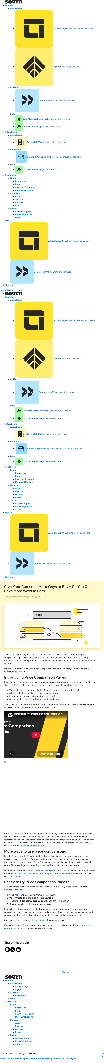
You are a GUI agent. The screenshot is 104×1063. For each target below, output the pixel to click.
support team (38, 920)
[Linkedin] (18, 949)
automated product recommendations (55, 873)
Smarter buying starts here (47, 142)
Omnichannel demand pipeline (74, 28)
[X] (12, 949)
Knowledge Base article (32, 845)
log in (19, 895)
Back (19, 290)
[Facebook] (7, 949)
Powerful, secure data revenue (46, 119)
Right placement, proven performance (54, 157)
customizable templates (41, 870)
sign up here (52, 925)
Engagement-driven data (42, 126)
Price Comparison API (21, 873)
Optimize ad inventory (67, 66)
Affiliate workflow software (58, 100)
